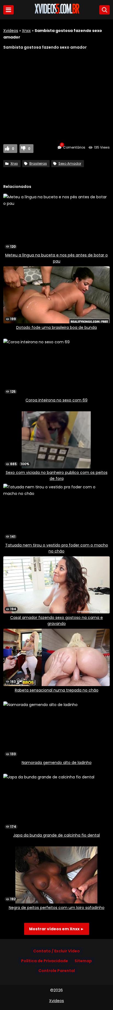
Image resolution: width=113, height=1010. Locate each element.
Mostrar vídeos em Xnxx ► (56, 929)
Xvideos (10, 30)
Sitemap (83, 961)
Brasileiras (38, 163)
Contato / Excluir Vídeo (56, 951)
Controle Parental (56, 970)
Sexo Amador (69, 163)
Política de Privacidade (44, 961)
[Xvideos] (56, 13)
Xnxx (26, 30)
